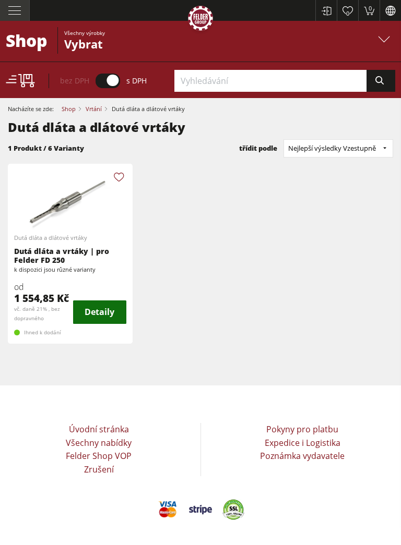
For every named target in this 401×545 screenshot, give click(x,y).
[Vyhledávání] (381, 81)
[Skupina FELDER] (200, 20)
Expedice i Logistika (302, 443)
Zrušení (99, 469)
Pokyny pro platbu (302, 429)
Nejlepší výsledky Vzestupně (332, 148)
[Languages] (390, 10)
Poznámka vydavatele (302, 456)
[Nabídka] (15, 10)
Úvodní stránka (99, 429)
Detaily (99, 312)
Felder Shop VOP (99, 456)
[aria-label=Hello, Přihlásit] (326, 10)
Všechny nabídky (99, 443)
